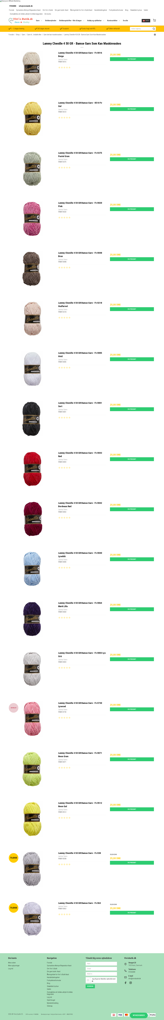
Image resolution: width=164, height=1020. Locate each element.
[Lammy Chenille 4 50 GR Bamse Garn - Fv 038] (32, 875)
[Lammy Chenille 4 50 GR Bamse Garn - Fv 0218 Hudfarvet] (32, 325)
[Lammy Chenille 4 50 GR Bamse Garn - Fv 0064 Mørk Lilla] (32, 625)
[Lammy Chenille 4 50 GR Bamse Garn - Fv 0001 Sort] (32, 425)
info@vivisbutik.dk (26, 6)
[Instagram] (130, 983)
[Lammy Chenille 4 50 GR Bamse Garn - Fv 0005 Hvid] (32, 375)
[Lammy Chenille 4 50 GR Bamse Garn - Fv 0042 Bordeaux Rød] (32, 525)
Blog (126, 10)
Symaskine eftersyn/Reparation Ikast (28, 10)
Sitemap (49, 1006)
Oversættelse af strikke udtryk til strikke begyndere (26, 14)
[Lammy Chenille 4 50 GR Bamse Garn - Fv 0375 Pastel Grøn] (32, 175)
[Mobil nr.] (101, 974)
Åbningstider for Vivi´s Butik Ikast (81, 10)
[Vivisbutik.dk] (20, 21)
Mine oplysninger (13, 966)
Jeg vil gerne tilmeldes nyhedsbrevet (103, 979)
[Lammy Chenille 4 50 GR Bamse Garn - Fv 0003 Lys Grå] (32, 675)
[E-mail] (101, 969)
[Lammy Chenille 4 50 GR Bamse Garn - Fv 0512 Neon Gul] (32, 825)
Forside (11, 10)
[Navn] (101, 963)
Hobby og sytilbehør (94, 21)
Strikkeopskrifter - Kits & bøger (70, 21)
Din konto (48, 14)
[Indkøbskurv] (154, 20)
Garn (37, 21)
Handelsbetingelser (100, 10)
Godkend (90, 986)
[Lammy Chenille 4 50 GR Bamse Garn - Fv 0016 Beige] (32, 75)
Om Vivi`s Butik (48, 10)
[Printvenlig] (155, 35)
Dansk (147, 20)
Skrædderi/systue (136, 10)
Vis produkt (132, 59)
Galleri (146, 10)
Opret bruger (51, 1000)
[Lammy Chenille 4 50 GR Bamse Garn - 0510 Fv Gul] (32, 125)
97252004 (12, 6)
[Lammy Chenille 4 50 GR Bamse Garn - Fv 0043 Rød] (32, 475)
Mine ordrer (12, 963)
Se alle (125, 21)
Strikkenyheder (50, 21)
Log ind (10, 969)
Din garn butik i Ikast (61, 10)
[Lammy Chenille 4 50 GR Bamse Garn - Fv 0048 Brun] (32, 275)
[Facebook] (125, 983)
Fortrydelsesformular (116, 10)
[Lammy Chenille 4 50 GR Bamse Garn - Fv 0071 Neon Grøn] (32, 775)
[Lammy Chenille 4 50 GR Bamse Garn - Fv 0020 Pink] (32, 225)
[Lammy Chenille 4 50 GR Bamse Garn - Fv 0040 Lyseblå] (32, 575)
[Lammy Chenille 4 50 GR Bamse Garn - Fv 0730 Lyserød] (32, 725)
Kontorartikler (112, 21)
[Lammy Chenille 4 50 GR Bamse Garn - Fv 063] (32, 925)
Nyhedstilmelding (52, 1003)
